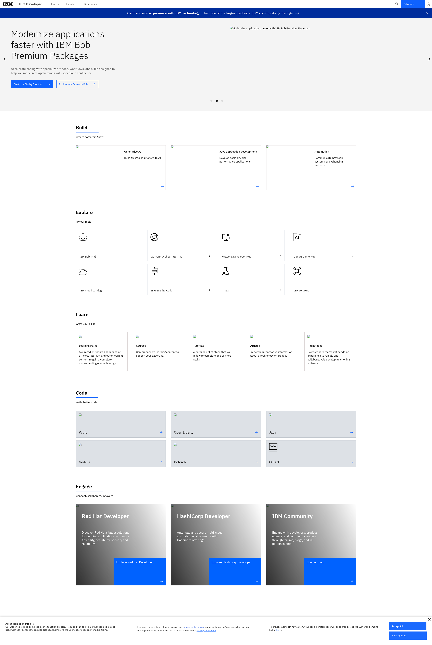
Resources (90, 4)
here (278, 629)
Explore (51, 4)
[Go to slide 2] (217, 101)
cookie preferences (193, 626)
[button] (397, 4)
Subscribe (409, 4)
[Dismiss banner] (427, 13)
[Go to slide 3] (222, 101)
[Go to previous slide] (4, 58)
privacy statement (206, 630)
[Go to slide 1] (211, 101)
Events (70, 4)
